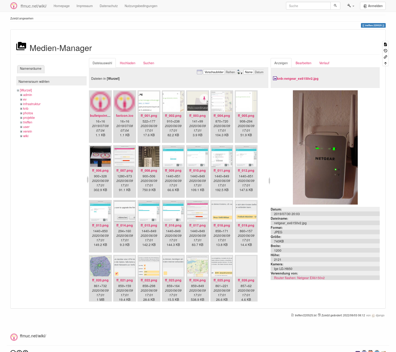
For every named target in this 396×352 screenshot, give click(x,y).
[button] (351, 5)
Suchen (148, 63)
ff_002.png (173, 115)
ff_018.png (222, 225)
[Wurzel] (26, 90)
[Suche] (335, 6)
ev (25, 99)
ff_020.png (100, 280)
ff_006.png (100, 170)
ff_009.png (173, 170)
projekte (29, 117)
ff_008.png (149, 170)
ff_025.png (222, 280)
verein (27, 131)
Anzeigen (281, 63)
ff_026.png (246, 280)
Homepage (62, 5)
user (26, 126)
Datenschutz (109, 5)
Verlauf (324, 63)
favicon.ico (124, 115)
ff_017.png (197, 225)
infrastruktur (32, 103)
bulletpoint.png (102, 115)
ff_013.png (100, 225)
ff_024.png (197, 280)
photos (28, 113)
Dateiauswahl (102, 63)
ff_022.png (149, 280)
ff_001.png (149, 115)
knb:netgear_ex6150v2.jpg (298, 78)
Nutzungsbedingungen (141, 5)
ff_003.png (197, 115)
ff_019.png (246, 225)
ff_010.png (197, 170)
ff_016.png (173, 225)
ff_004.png (222, 115)
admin (27, 94)
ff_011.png (222, 170)
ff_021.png (124, 280)
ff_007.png (124, 170)
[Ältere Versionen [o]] (385, 50)
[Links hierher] (385, 56)
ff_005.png (246, 115)
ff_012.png (246, 170)
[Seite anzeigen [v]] (385, 44)
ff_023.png (173, 280)
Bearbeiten (303, 63)
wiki (25, 135)
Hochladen (127, 63)
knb (25, 108)
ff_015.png (149, 225)
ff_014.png (124, 225)
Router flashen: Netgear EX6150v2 (299, 277)
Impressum (85, 5)
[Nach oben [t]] (385, 63)
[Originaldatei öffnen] (325, 147)
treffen (27, 122)
